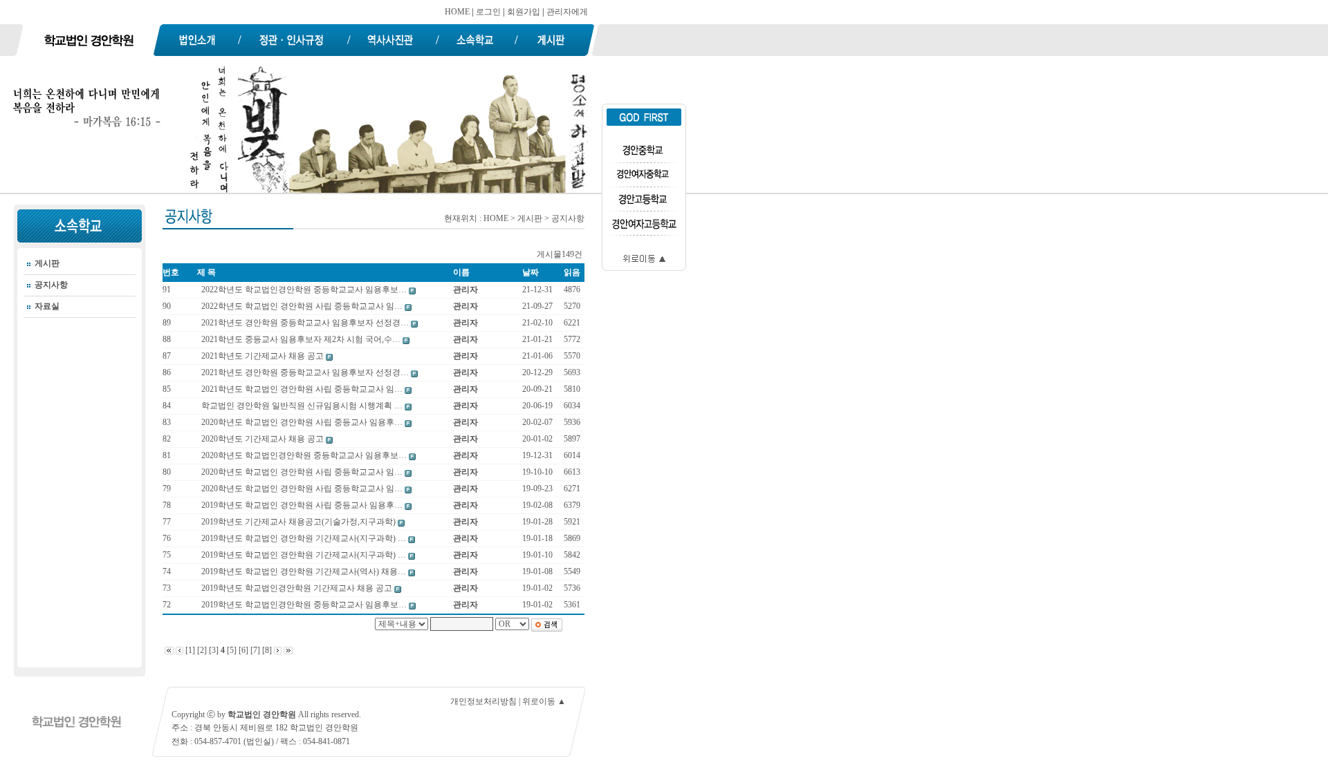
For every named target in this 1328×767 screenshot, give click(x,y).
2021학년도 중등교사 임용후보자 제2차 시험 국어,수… (302, 339)
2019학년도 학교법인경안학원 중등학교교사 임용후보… (305, 604)
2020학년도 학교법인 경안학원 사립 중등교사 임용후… (303, 422)
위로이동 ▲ (544, 701)
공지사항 (51, 285)
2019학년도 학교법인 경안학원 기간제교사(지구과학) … (304, 538)
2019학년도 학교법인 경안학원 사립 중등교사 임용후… (303, 505)
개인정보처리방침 (483, 701)
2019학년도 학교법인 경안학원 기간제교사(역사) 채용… (304, 571)
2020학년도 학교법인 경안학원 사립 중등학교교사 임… (303, 472)
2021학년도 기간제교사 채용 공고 (263, 356)
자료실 (47, 306)
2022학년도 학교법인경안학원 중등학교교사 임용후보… (305, 289)
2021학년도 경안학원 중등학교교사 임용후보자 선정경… (306, 323)
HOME (457, 12)
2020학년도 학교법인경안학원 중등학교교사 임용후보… (305, 455)
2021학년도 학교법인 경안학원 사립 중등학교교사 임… (303, 389)
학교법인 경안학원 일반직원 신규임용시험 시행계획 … (303, 405)
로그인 (488, 12)
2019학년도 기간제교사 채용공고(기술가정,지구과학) (299, 522)
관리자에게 (567, 12)
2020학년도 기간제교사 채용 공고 (263, 439)
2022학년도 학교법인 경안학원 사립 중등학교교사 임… (303, 306)
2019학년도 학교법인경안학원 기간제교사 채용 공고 (297, 588)
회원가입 (523, 12)
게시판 (47, 263)
